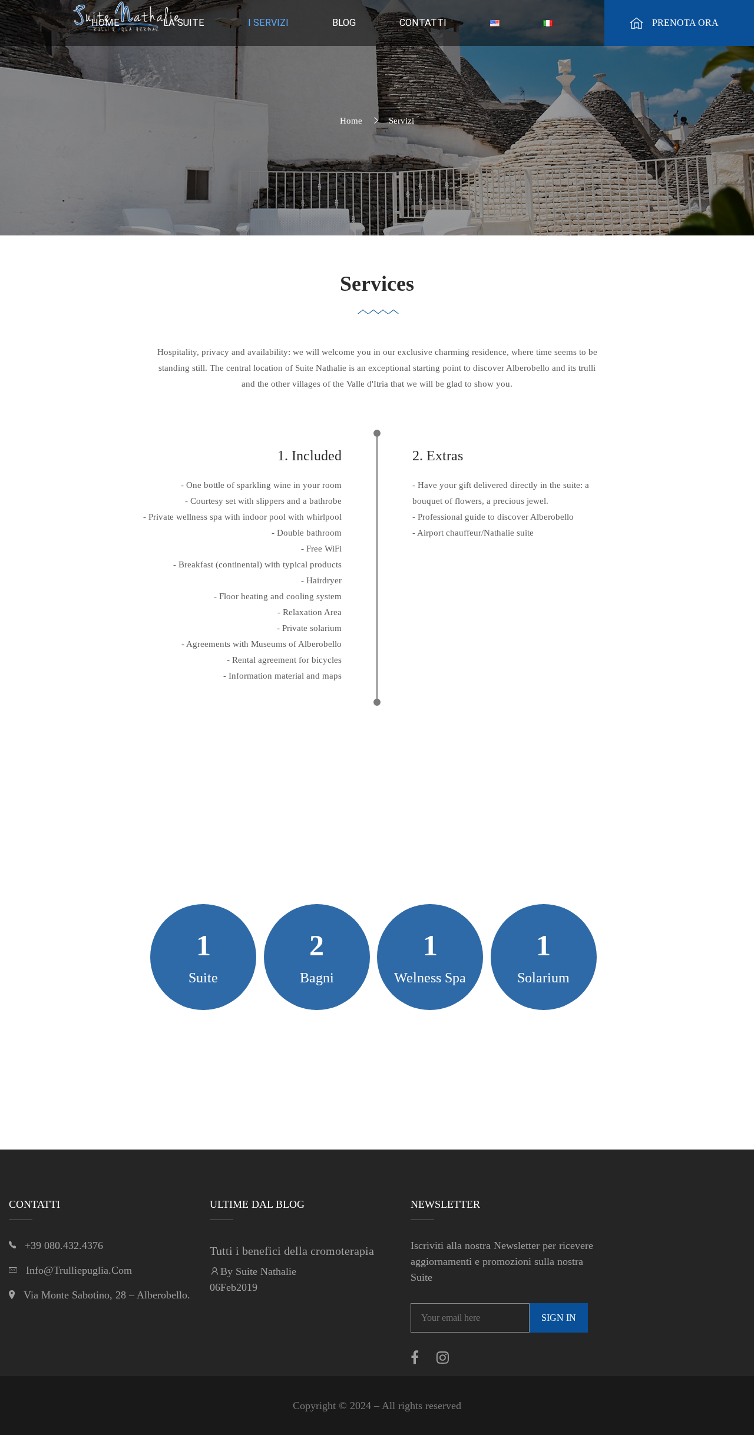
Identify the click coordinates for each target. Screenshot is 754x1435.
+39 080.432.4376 (64, 1245)
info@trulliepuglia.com (79, 1270)
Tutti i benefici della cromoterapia (292, 1250)
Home (351, 120)
